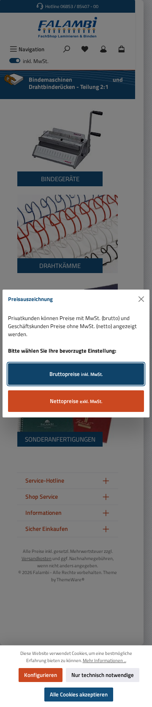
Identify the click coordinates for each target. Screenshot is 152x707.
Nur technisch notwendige (102, 675)
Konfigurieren (40, 675)
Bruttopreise (76, 374)
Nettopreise (76, 401)
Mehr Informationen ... (104, 660)
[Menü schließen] (141, 299)
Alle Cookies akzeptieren (79, 694)
